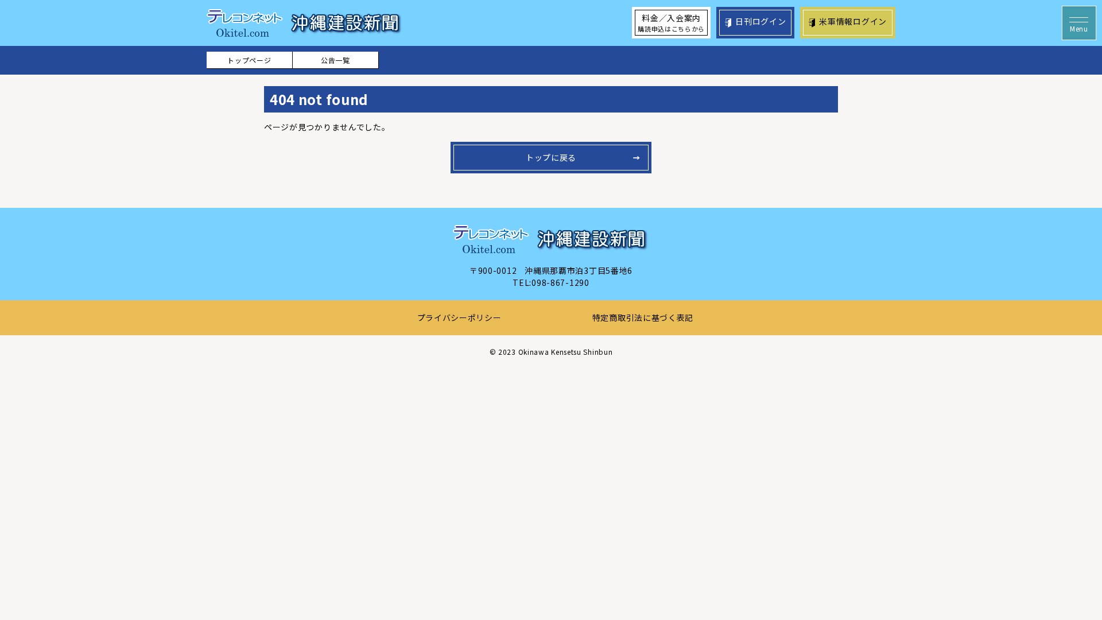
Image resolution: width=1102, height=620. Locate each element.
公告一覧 (335, 60)
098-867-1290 (560, 282)
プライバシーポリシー (459, 317)
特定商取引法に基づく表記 (642, 317)
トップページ (249, 60)
